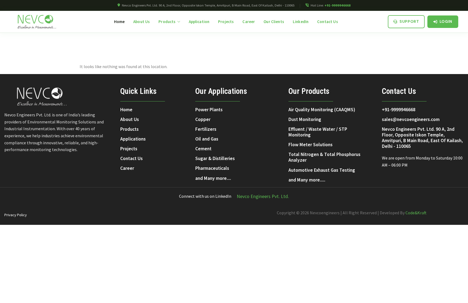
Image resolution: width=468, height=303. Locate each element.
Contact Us (327, 21)
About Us (141, 21)
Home (119, 21)
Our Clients (274, 21)
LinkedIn (300, 21)
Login (446, 21)
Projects (226, 21)
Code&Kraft (416, 212)
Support (409, 21)
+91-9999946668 (337, 5)
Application (199, 21)
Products (167, 21)
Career (248, 21)
